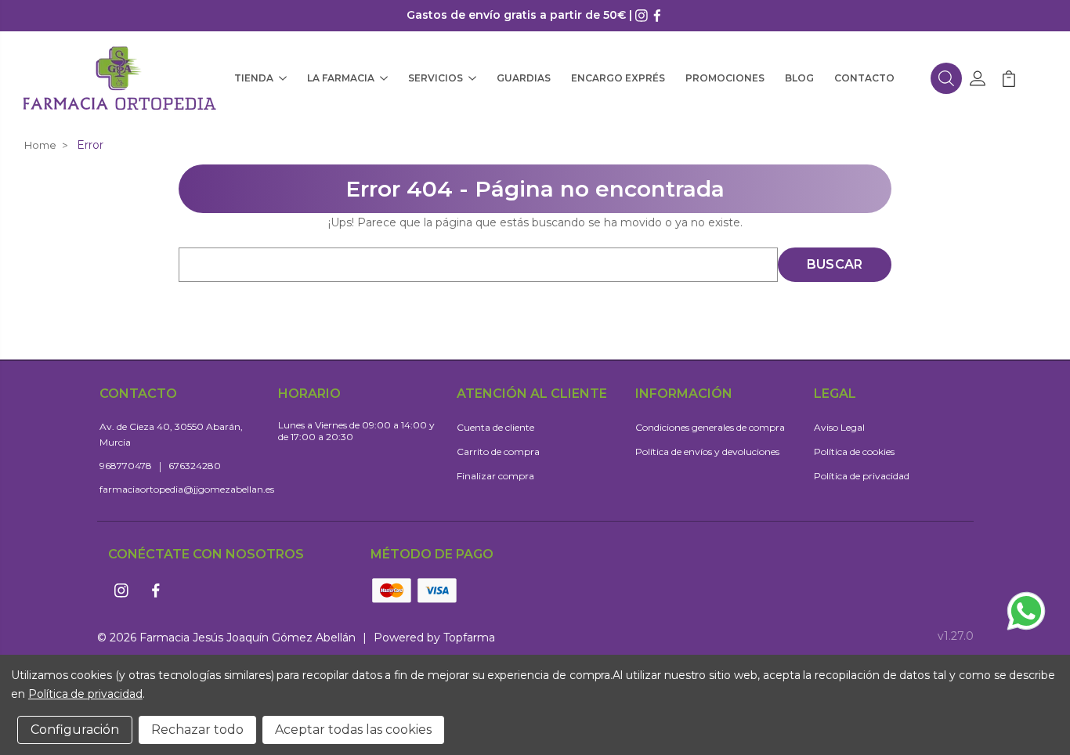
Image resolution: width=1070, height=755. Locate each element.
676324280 (194, 465)
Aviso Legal (839, 427)
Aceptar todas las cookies (353, 729)
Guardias (524, 78)
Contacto (864, 78)
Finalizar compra (495, 476)
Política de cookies (854, 451)
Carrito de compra (498, 451)
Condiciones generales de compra (710, 427)
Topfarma (469, 637)
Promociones (725, 78)
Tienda (253, 78)
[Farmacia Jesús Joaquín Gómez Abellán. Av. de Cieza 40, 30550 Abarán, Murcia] (120, 78)
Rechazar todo (197, 729)
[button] (946, 78)
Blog (799, 78)
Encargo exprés (618, 78)
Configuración (75, 729)
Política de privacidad (861, 476)
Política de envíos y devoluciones (707, 451)
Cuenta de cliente (495, 427)
